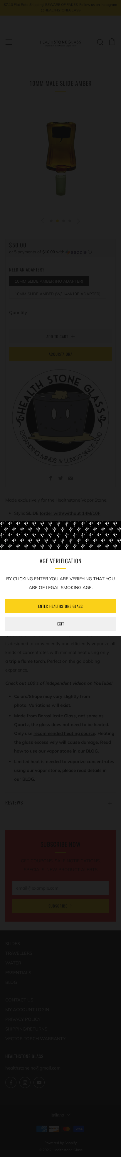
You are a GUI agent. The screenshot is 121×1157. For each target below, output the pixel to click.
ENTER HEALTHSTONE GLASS (60, 606)
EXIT (60, 624)
